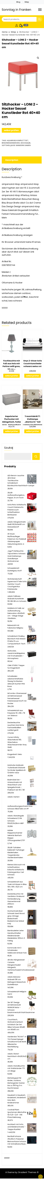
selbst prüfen (11, 130)
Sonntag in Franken (16, 10)
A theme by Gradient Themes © (22, 1172)
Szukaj (8, 447)
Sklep (27, 2)
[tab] (21, 160)
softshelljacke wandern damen (16, 145)
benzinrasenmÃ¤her (11, 143)
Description (11, 160)
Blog (18, 2)
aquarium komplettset (17, 140)
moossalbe (26, 143)
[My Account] (16, 25)
